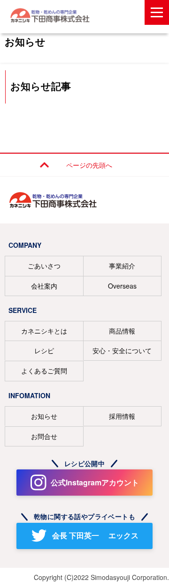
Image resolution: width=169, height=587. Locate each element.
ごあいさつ (44, 265)
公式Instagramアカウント (95, 482)
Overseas (122, 285)
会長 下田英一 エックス (95, 535)
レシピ (44, 350)
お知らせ (44, 416)
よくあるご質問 (44, 370)
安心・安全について (122, 350)
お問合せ (44, 436)
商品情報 (122, 330)
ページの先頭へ (89, 165)
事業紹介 (122, 265)
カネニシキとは (44, 330)
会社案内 (44, 285)
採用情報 (122, 416)
